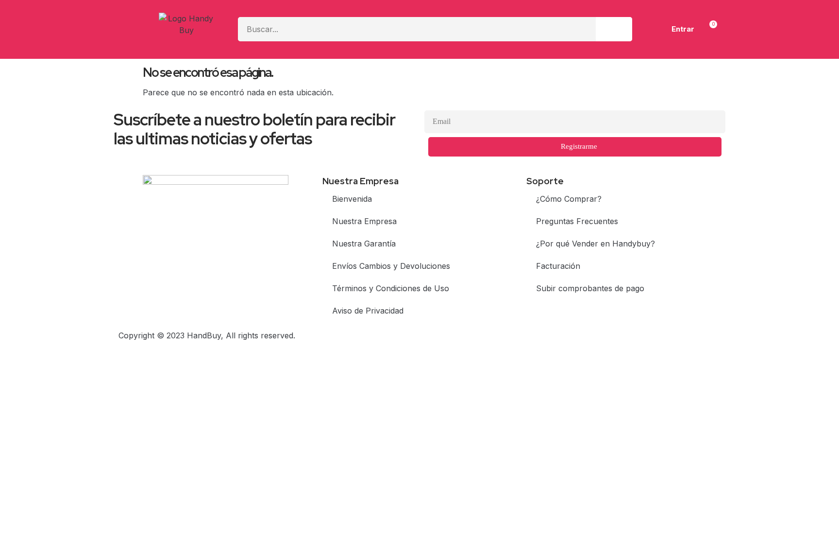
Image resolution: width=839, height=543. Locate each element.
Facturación (558, 266)
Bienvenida (352, 199)
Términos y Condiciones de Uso (390, 288)
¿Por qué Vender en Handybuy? (595, 243)
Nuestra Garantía (364, 243)
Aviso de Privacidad (367, 310)
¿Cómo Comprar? (569, 199)
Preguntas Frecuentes (577, 221)
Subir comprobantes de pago (590, 288)
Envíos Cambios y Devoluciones (391, 266)
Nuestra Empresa (364, 221)
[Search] (614, 29)
